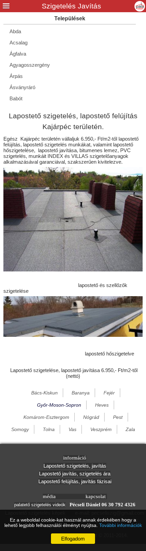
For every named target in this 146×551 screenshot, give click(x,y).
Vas (72, 429)
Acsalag (19, 42)
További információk (120, 525)
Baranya (81, 392)
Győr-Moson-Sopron (59, 405)
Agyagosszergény (30, 65)
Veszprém (101, 429)
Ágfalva (18, 54)
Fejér (109, 392)
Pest (118, 417)
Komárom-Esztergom (46, 417)
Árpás (16, 76)
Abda (15, 31)
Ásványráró (22, 87)
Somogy (20, 429)
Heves (102, 405)
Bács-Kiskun (44, 392)
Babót (16, 98)
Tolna (49, 429)
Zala (130, 429)
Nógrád (91, 417)
